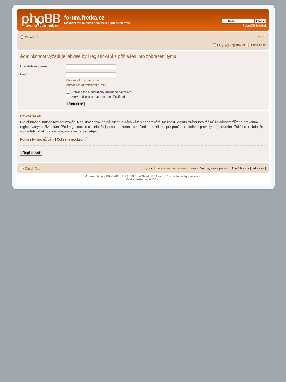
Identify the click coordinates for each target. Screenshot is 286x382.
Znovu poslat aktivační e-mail (86, 85)
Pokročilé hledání (254, 25)
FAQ (220, 45)
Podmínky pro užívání (37, 139)
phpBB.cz (153, 179)
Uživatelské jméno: (34, 66)
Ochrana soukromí (71, 139)
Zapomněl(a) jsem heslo (82, 80)
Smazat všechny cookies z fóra (174, 168)
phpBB (105, 176)
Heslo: (25, 74)
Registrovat (237, 45)
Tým (147, 168)
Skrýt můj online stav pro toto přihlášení (98, 96)
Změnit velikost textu (262, 36)
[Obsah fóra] (41, 19)
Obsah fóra (33, 37)
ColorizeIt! (194, 176)
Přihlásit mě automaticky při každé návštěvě (101, 92)
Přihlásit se (258, 45)
